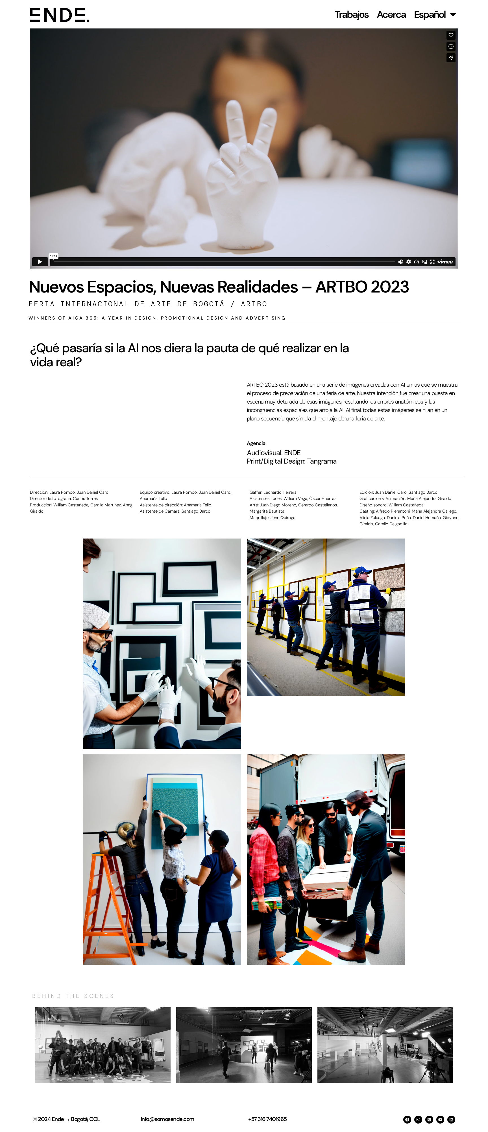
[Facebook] (407, 1120)
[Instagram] (418, 1120)
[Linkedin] (451, 1120)
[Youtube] (440, 1120)
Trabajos (351, 14)
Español (429, 14)
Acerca (391, 14)
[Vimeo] (429, 1120)
